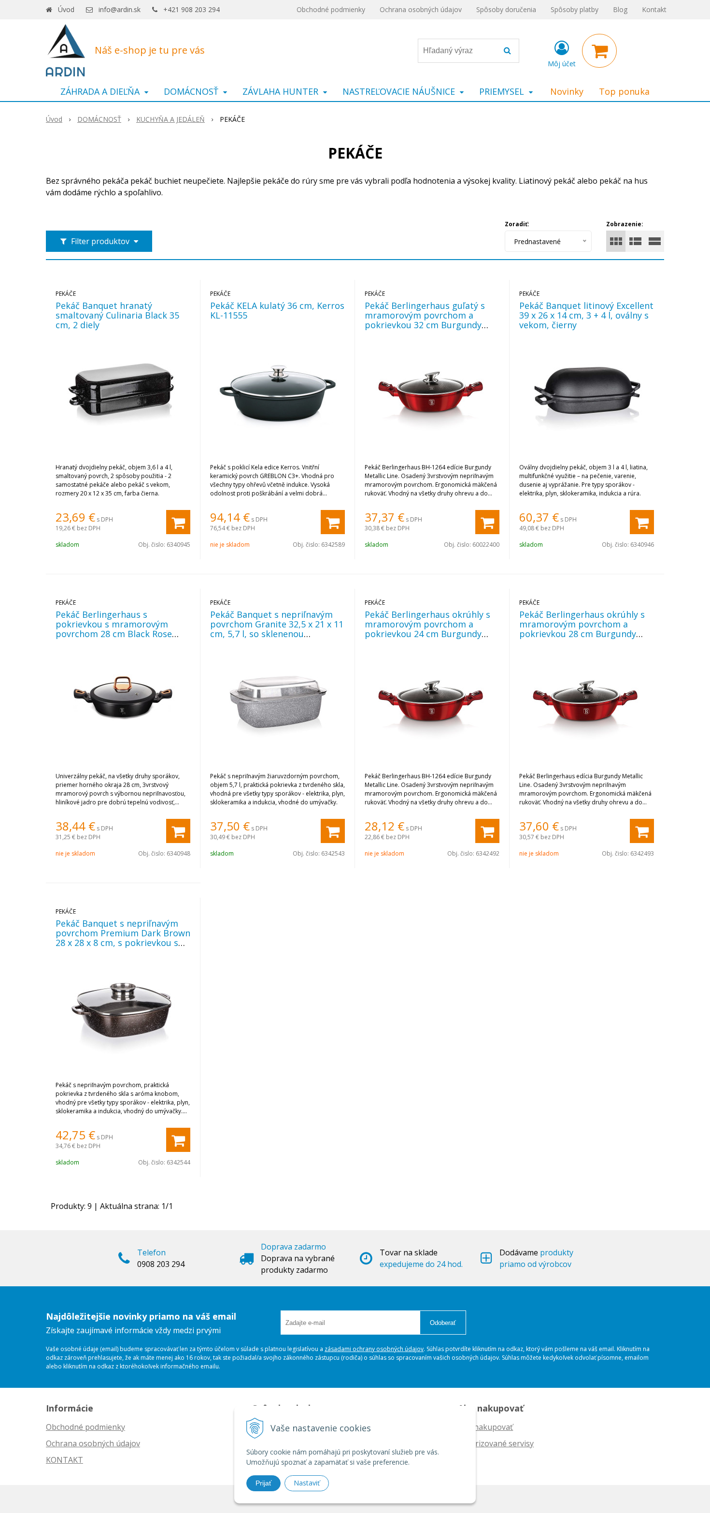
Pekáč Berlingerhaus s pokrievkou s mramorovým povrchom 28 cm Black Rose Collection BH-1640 (114, 629)
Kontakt (654, 9)
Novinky (566, 91)
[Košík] (599, 51)
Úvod (66, 9)
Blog (620, 9)
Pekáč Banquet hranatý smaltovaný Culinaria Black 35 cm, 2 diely (117, 315)
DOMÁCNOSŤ (99, 119)
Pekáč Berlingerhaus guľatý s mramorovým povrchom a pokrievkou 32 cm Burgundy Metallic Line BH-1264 (425, 320)
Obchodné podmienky (331, 9)
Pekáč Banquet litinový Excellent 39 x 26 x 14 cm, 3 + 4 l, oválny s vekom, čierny (586, 315)
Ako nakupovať (485, 1427)
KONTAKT (64, 1460)
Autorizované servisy (496, 1443)
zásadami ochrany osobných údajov (374, 1349)
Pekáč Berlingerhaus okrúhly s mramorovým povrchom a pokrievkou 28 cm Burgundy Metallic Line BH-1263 (582, 629)
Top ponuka (624, 91)
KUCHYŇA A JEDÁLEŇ (170, 119)
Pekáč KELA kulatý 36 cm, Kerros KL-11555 (277, 310)
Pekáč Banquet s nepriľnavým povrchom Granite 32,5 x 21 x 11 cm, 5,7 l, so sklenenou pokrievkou (276, 629)
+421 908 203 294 (191, 9)
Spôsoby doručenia (506, 9)
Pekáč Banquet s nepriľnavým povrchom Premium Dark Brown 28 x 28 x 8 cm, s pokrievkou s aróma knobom (123, 937)
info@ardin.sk (120, 9)
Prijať (263, 1483)
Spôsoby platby (574, 9)
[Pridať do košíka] (178, 522)
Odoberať (443, 1322)
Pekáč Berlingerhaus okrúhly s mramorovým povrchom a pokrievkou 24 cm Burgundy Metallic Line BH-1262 (427, 629)
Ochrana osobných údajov (421, 9)
